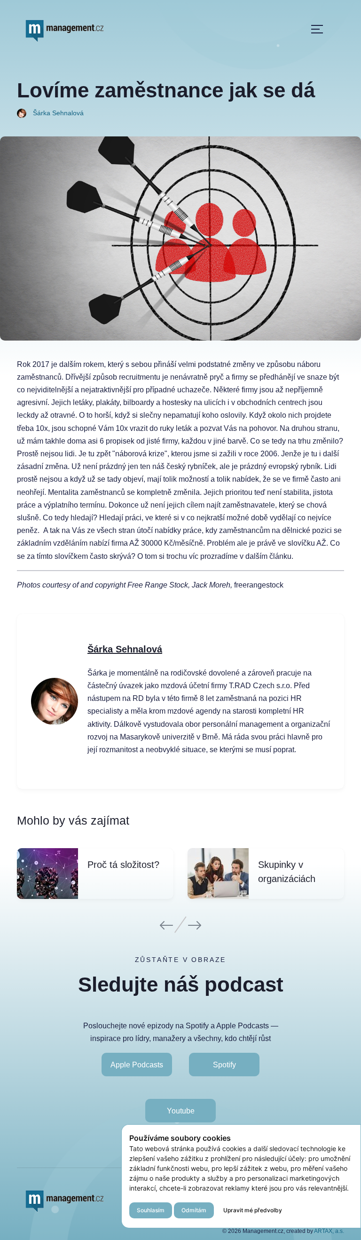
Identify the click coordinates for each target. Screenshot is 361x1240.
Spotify (224, 1064)
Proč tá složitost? (123, 864)
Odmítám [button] (193, 1210)
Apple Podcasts (136, 1064)
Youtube (181, 1111)
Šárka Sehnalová (124, 649)
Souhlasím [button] (151, 1210)
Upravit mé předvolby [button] (252, 1210)
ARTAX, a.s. (329, 1231)
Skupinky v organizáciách (286, 871)
